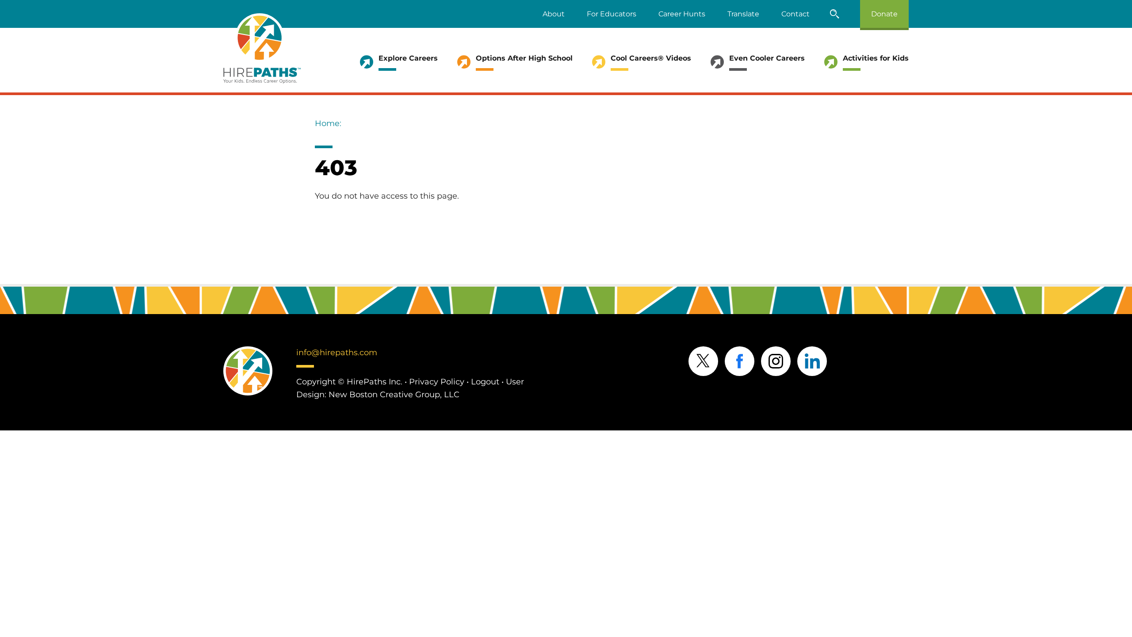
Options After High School (524, 58)
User (515, 382)
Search (835, 14)
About (554, 14)
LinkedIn (812, 361)
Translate (743, 14)
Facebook (739, 361)
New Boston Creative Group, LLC (394, 394)
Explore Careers (408, 58)
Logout (485, 382)
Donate (884, 14)
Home (327, 123)
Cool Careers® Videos (651, 58)
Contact (795, 14)
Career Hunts (681, 14)
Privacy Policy (436, 382)
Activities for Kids (876, 58)
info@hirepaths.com (336, 352)
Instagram (776, 361)
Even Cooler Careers (767, 58)
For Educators (611, 14)
